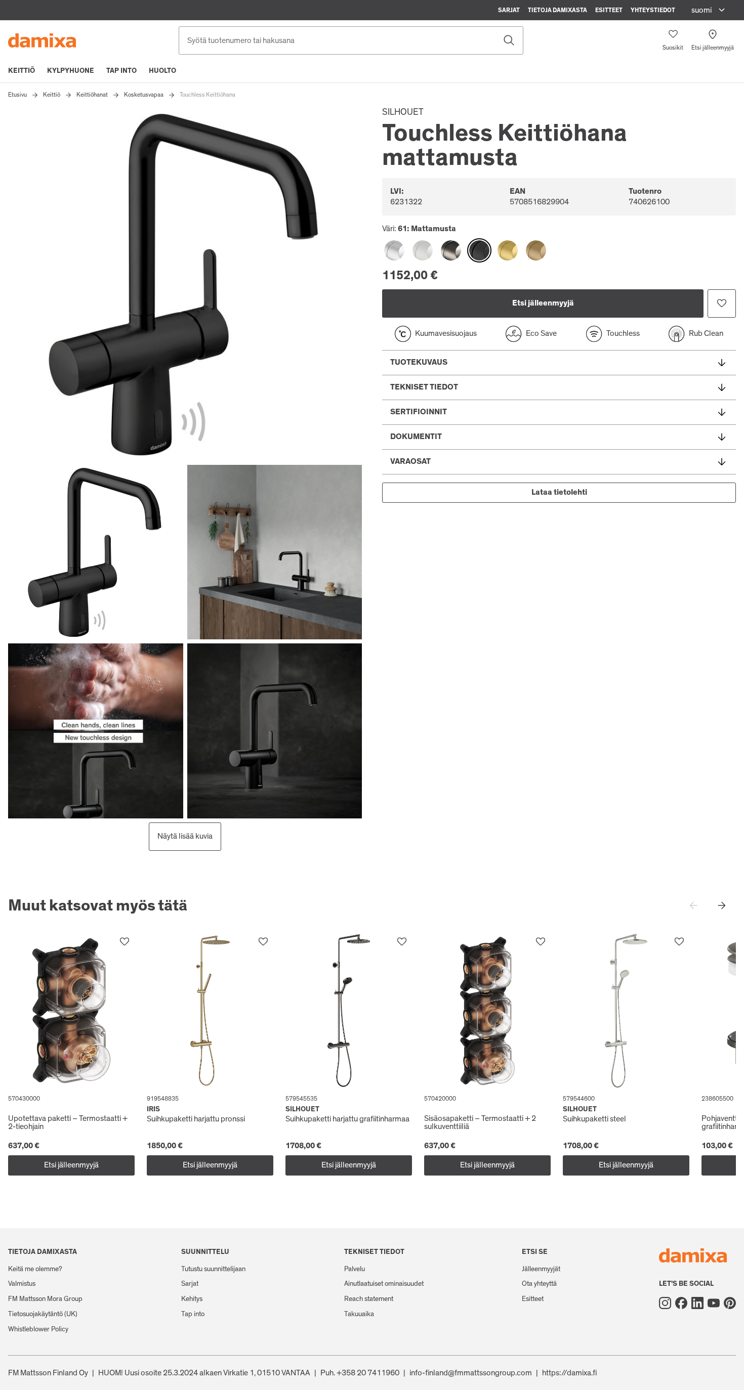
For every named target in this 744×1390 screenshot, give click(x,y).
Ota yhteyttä (539, 1283)
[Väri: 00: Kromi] (394, 250)
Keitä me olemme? (35, 1269)
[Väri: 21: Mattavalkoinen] (422, 250)
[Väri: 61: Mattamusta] (479, 250)
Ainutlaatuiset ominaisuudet (384, 1283)
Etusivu (17, 95)
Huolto (162, 70)
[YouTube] (714, 1303)
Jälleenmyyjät (541, 1269)
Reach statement (368, 1298)
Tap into (121, 70)
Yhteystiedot (653, 10)
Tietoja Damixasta (557, 10)
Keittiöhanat (92, 95)
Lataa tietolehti (559, 492)
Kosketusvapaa (143, 95)
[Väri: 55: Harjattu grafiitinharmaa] (451, 250)
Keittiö (21, 70)
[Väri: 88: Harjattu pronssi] (536, 250)
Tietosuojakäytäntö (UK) (42, 1314)
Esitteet (609, 10)
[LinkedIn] (697, 1303)
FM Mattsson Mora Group (45, 1298)
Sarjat (509, 10)
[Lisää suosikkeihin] (722, 303)
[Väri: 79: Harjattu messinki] (507, 250)
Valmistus (21, 1283)
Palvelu (354, 1269)
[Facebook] (681, 1303)
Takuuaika (359, 1314)
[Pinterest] (730, 1303)
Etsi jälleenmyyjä (543, 303)
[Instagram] (665, 1303)
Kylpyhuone (70, 70)
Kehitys (191, 1298)
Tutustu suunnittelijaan (213, 1269)
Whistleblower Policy (38, 1329)
